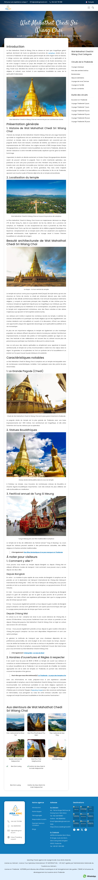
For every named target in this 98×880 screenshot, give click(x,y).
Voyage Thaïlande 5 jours (80, 103)
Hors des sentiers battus (79, 70)
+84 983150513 (16, 826)
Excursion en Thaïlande (79, 100)
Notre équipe (36, 811)
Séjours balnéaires (77, 78)
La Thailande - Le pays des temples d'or (52, 675)
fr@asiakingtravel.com (39, 2)
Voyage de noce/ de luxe (80, 81)
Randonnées (75, 74)
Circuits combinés (77, 89)
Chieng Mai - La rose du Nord (34, 653)
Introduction (36, 808)
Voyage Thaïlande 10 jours (80, 111)
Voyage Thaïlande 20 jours (80, 118)
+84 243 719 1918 (56, 2)
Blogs (34, 829)
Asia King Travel (37, 690)
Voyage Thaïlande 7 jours (80, 107)
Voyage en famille (77, 85)
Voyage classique (77, 67)
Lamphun (51, 53)
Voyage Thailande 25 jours (80, 122)
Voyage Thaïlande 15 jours (80, 114)
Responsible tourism (39, 819)
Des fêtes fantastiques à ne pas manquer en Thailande (43, 552)
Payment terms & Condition (38, 824)
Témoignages (37, 815)
